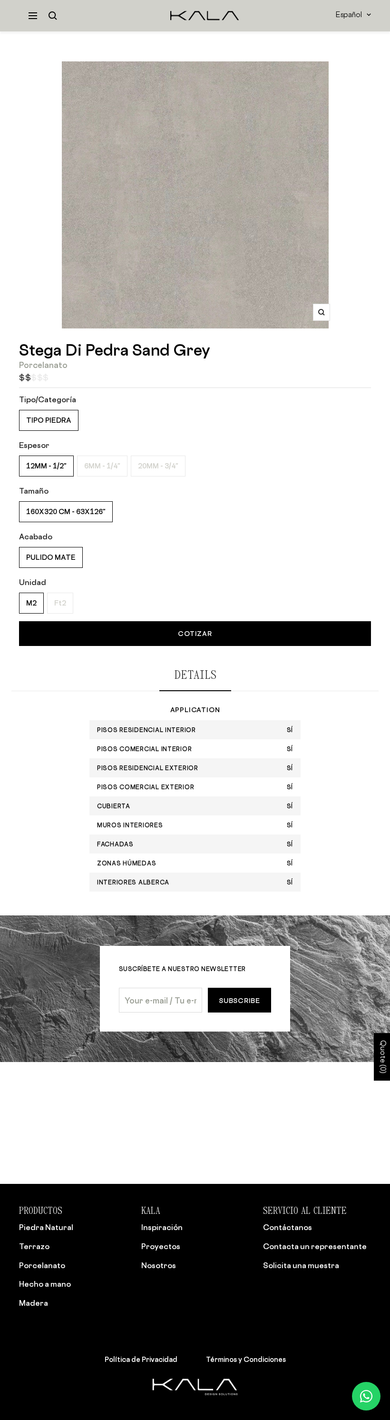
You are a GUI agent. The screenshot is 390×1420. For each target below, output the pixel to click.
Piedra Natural (46, 1227)
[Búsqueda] (53, 15)
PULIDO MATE (51, 557)
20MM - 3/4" (158, 465)
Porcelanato (42, 1265)
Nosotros (158, 1265)
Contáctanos (287, 1227)
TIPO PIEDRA (48, 420)
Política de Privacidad (141, 1359)
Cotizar (195, 633)
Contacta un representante (315, 1246)
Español (349, 15)
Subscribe (239, 1000)
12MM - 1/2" (46, 465)
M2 (31, 602)
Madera (33, 1303)
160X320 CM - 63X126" (66, 511)
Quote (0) (382, 1056)
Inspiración (162, 1227)
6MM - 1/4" (102, 465)
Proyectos (160, 1246)
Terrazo (34, 1246)
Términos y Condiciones (246, 1359)
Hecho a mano (45, 1284)
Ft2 (60, 602)
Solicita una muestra (301, 1265)
